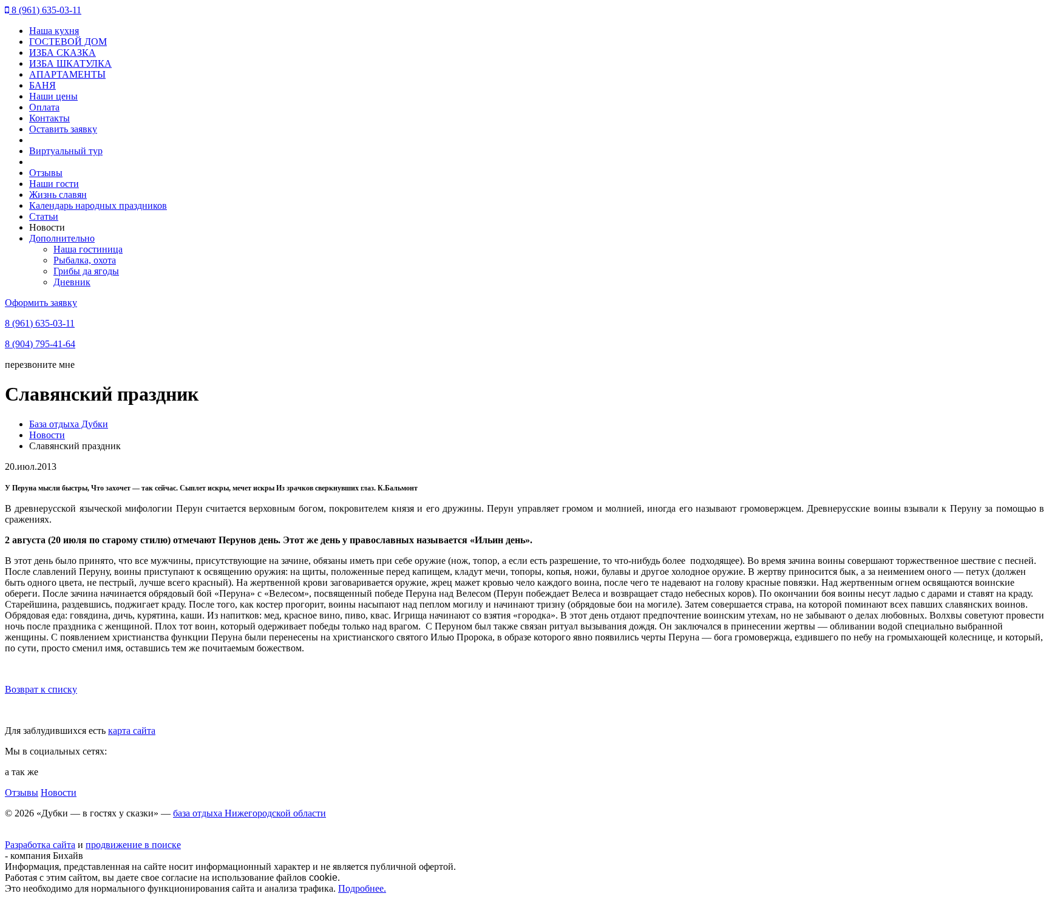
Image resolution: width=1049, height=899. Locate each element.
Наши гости (54, 183)
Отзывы (46, 173)
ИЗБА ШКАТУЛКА (70, 63)
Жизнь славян (58, 194)
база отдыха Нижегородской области (249, 813)
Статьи (43, 216)
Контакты (49, 118)
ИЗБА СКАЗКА (62, 52)
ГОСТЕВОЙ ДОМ (68, 41)
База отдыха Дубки (68, 424)
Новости (47, 435)
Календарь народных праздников (98, 205)
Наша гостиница (88, 249)
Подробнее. (362, 888)
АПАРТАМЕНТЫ (67, 74)
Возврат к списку (41, 689)
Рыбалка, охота (84, 260)
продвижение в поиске (133, 845)
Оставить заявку (63, 129)
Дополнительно (62, 238)
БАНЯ (42, 85)
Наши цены (53, 96)
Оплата (44, 107)
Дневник (71, 282)
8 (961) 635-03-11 (45, 10)
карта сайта (131, 730)
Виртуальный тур (66, 151)
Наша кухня (54, 30)
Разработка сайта (40, 845)
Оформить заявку (41, 302)
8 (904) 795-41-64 (40, 344)
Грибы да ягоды (86, 271)
